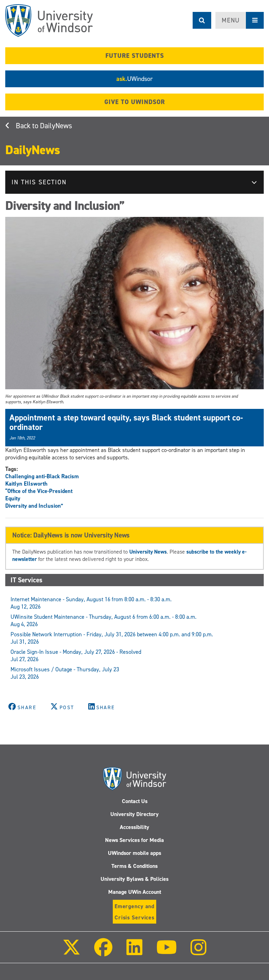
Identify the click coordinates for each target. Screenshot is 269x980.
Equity (12, 498)
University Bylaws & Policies (134, 879)
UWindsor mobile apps (134, 853)
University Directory (134, 814)
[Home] (49, 20)
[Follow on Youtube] (166, 952)
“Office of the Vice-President (39, 491)
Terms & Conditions (134, 866)
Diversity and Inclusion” (34, 505)
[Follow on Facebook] (103, 952)
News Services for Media (134, 840)
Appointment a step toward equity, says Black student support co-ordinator (126, 422)
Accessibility (134, 827)
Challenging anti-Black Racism (42, 476)
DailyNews (56, 126)
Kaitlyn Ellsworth (26, 483)
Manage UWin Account (134, 892)
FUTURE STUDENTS (134, 56)
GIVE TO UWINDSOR (134, 102)
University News (148, 551)
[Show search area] (202, 20)
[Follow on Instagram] (198, 952)
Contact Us (134, 801)
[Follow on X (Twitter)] (71, 952)
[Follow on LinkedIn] (134, 952)
